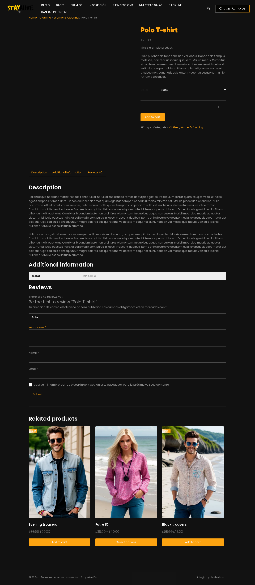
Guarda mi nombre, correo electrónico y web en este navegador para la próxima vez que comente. (101, 385)
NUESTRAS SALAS (151, 5)
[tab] (39, 173)
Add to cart (152, 117)
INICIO (45, 5)
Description (39, 172)
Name (34, 353)
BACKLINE (175, 5)
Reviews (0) (96, 172)
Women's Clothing (66, 18)
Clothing (45, 18)
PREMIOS (77, 5)
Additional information (67, 172)
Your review (37, 327)
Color (144, 90)
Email (33, 369)
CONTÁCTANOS (234, 9)
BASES (60, 5)
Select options (126, 542)
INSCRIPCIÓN (98, 5)
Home (33, 18)
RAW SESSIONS (123, 5)
